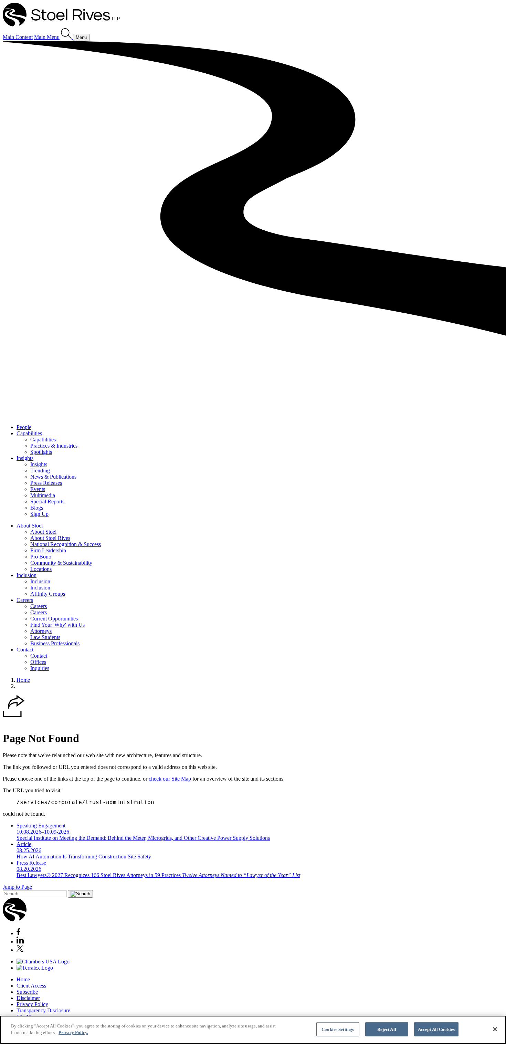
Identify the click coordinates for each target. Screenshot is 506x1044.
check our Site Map (170, 779)
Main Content (18, 37)
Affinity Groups (47, 594)
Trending (40, 470)
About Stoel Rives (50, 538)
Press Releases (46, 483)
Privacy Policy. (73, 1032)
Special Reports (47, 501)
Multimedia (42, 495)
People (24, 427)
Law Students (45, 637)
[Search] (67, 37)
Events (37, 489)
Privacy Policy (32, 1004)
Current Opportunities (54, 619)
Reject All (386, 1029)
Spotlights (41, 452)
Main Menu (47, 37)
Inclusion (26, 575)
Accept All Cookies (436, 1029)
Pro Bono (40, 557)
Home (23, 680)
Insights (25, 458)
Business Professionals (55, 643)
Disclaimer (28, 998)
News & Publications (53, 477)
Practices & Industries (53, 446)
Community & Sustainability (61, 563)
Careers (25, 600)
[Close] (495, 1029)
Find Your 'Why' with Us (57, 625)
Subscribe (27, 992)
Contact (25, 649)
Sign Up (39, 514)
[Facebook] (18, 933)
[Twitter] (20, 950)
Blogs (36, 508)
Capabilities (29, 433)
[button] (14, 715)
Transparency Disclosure (43, 1010)
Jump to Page (17, 887)
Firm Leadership (48, 550)
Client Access (31, 986)
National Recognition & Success (65, 544)
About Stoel (30, 526)
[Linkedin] (20, 941)
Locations (41, 569)
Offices (38, 662)
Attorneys (41, 631)
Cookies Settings (337, 1029)
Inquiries (39, 668)
